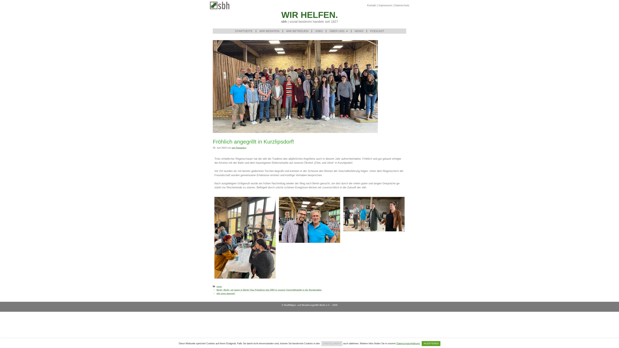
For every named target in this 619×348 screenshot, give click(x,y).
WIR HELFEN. (309, 15)
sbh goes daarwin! (225, 293)
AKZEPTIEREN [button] (431, 343)
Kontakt (371, 5)
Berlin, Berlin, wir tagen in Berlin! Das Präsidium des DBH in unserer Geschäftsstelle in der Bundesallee (269, 290)
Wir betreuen (297, 31)
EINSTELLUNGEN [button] (332, 343)
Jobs (319, 31)
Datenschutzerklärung (408, 343)
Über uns (336, 31)
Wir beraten (269, 31)
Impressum (385, 5)
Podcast (377, 31)
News (359, 31)
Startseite (244, 31)
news (219, 286)
